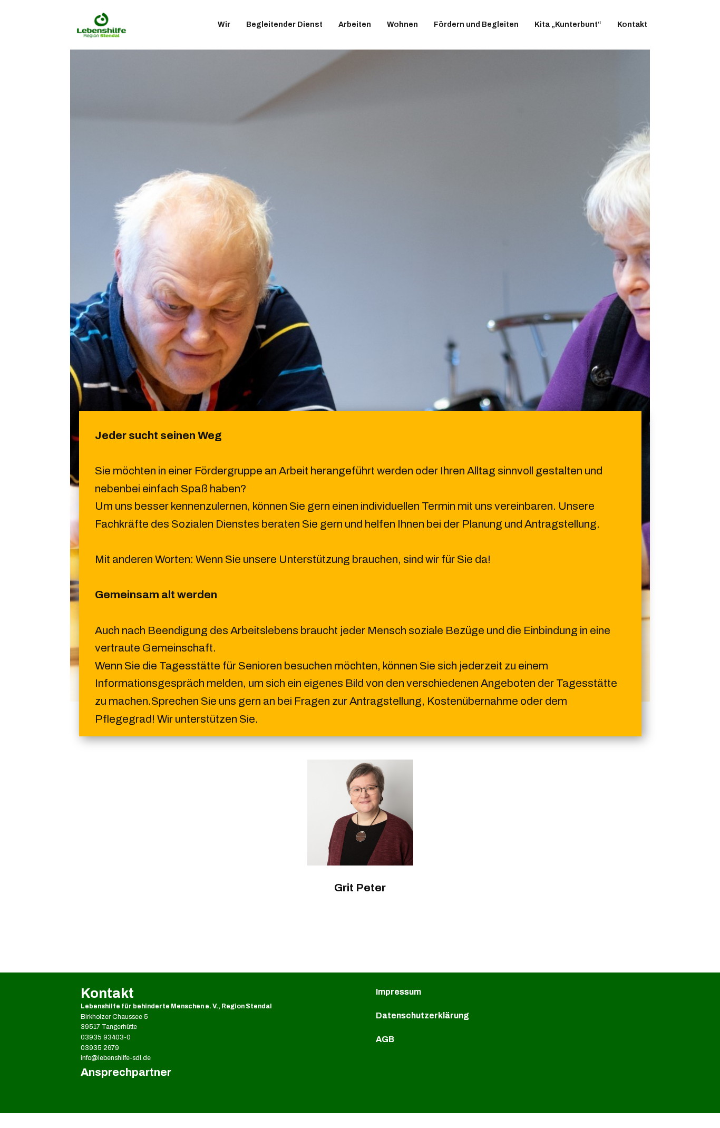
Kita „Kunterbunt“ (567, 24)
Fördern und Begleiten (476, 24)
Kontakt (632, 24)
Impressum (398, 991)
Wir (224, 24)
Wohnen (402, 24)
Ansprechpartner (126, 1072)
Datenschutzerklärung (422, 1015)
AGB (385, 1039)
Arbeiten (354, 24)
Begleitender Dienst (284, 24)
